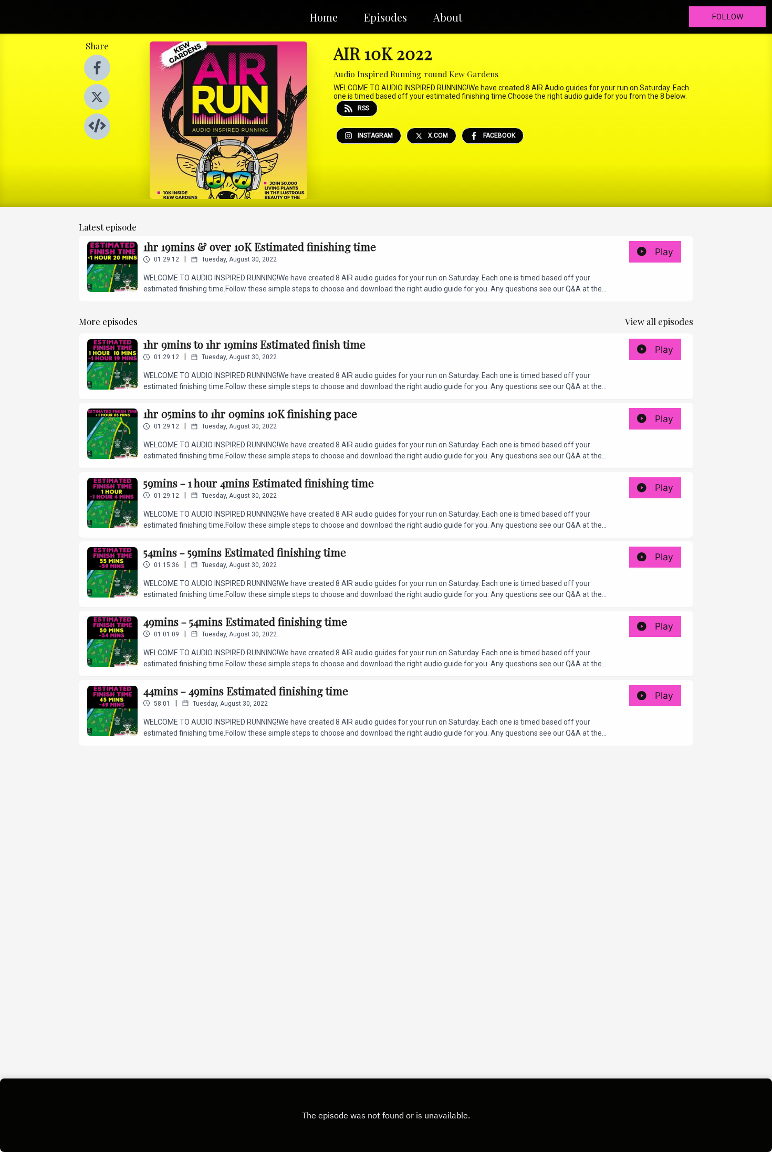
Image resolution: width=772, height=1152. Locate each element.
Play (664, 251)
